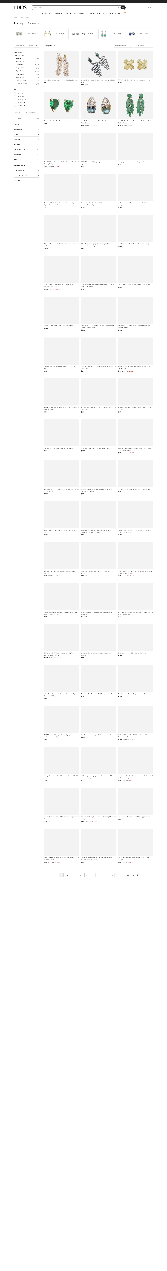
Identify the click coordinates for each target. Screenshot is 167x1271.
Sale (124, 13)
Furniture (58, 13)
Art (75, 13)
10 (118, 875)
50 (128, 875)
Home (15, 17)
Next (134, 875)
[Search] (37, 46)
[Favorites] (148, 7)
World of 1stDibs (113, 13)
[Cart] (151, 7)
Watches (91, 13)
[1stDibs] (20, 7)
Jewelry (82, 13)
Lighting (67, 13)
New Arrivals (46, 13)
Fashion (100, 13)
